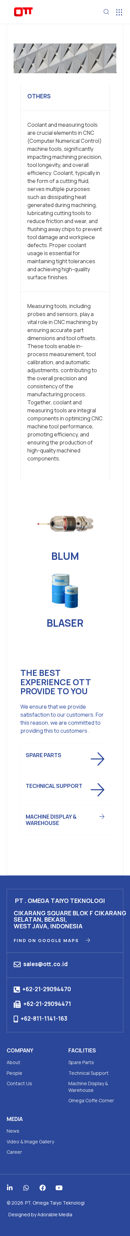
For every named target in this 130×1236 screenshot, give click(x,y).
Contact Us (19, 1083)
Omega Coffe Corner (91, 1100)
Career (14, 1152)
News (13, 1131)
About (13, 1062)
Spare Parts (81, 1062)
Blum (65, 556)
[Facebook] (42, 1187)
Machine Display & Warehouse (88, 1086)
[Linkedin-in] (10, 1187)
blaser (65, 623)
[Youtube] (59, 1187)
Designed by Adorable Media (40, 1214)
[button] (119, 11)
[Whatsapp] (26, 1187)
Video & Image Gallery (30, 1141)
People (14, 1073)
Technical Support (88, 1073)
